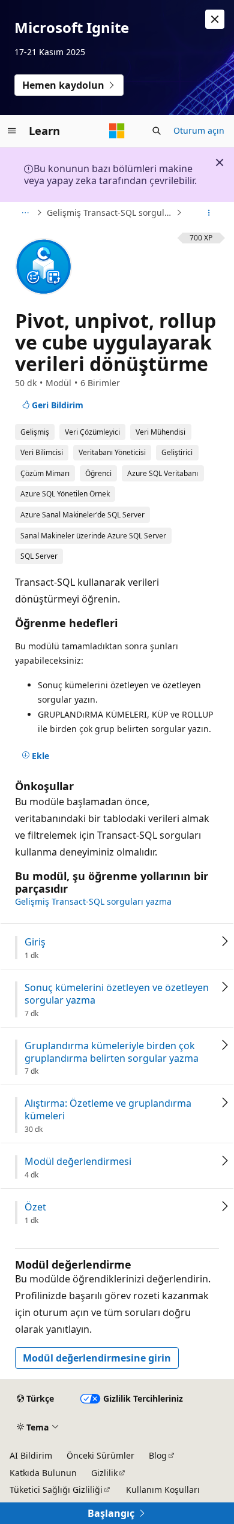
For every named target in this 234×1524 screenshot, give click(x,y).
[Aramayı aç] (157, 130)
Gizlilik (104, 1472)
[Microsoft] (117, 130)
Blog (158, 1455)
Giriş (35, 942)
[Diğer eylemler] (209, 212)
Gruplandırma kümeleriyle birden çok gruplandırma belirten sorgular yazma (112, 1052)
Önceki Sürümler (100, 1455)
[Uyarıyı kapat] (214, 19)
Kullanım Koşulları (163, 1489)
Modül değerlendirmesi (78, 1161)
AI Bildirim (31, 1455)
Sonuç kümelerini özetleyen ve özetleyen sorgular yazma (117, 994)
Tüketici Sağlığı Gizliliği (56, 1489)
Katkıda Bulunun (43, 1472)
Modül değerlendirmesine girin (97, 1358)
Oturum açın (198, 130)
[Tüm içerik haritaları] (24, 212)
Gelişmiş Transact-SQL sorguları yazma (110, 212)
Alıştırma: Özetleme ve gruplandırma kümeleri (108, 1109)
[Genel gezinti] (12, 130)
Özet (35, 1207)
